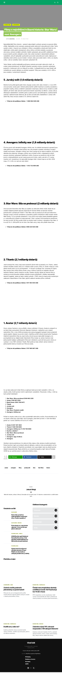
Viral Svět (31, 643)
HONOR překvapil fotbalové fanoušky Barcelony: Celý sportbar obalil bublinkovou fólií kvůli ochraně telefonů (19, 538)
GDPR (26, 664)
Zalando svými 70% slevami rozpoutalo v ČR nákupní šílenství (45, 628)
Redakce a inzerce (30, 659)
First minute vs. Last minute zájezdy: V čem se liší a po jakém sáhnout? (19, 527)
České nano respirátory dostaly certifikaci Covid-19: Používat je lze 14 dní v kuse (45, 590)
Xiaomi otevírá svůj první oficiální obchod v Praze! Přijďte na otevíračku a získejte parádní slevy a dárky (20, 551)
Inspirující (42, 584)
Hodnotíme (7, 24)
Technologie (14, 533)
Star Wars (41, 467)
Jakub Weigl (31, 489)
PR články (28, 657)
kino (34, 467)
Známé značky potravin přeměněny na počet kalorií (14, 589)
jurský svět (27, 467)
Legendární (16, 24)
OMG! (11, 584)
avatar (6, 467)
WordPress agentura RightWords (33, 653)
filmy (20, 467)
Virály (21, 533)
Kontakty (27, 661)
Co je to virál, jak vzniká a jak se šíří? (31, 650)
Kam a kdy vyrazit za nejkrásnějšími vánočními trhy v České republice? (19, 516)
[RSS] (34, 668)
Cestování (14, 512)
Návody (20, 522)
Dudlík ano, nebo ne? (11, 627)
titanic (48, 467)
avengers (13, 467)
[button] (4, 2)
